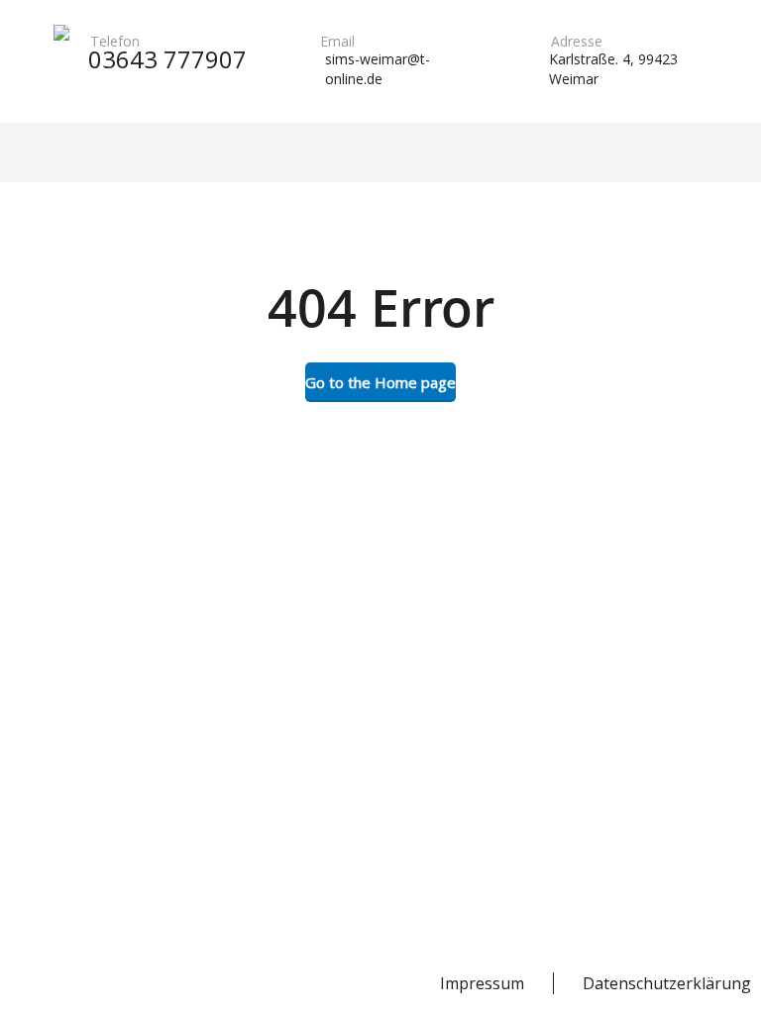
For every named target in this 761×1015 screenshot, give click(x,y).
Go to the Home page (380, 382)
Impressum (482, 983)
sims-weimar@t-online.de (377, 69)
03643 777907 (167, 59)
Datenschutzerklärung (667, 983)
